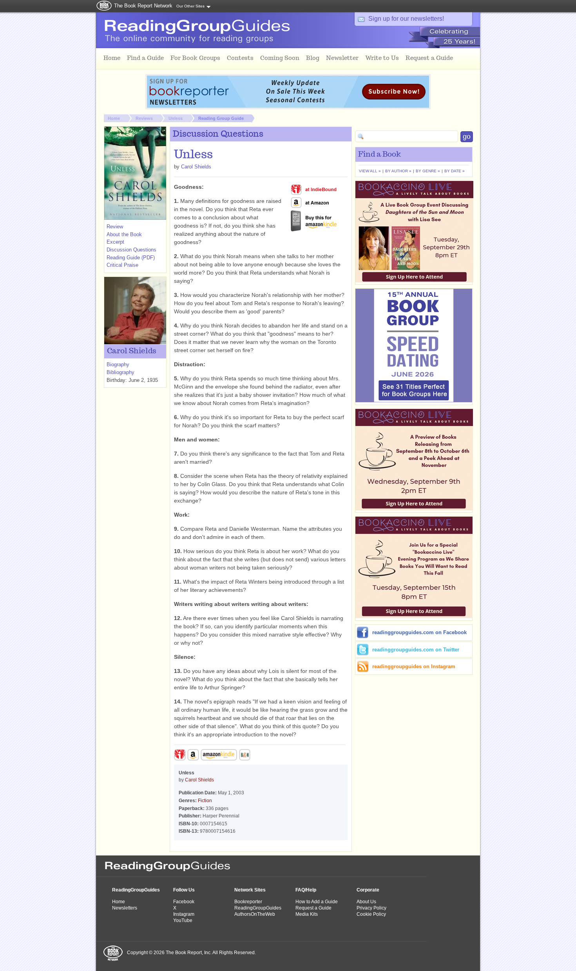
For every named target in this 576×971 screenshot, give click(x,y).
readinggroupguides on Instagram (413, 666)
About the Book (124, 234)
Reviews (144, 118)
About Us (366, 901)
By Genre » (428, 171)
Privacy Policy (371, 908)
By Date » (454, 171)
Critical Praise (122, 265)
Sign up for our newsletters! (406, 18)
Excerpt (115, 242)
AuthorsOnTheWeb (254, 914)
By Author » (398, 171)
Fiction (205, 800)
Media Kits (306, 914)
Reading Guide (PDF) (131, 257)
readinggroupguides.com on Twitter (415, 650)
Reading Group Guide (221, 118)
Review (115, 227)
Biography (118, 364)
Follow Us (184, 890)
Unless (175, 118)
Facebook (183, 901)
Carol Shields (196, 167)
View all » (370, 171)
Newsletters (124, 908)
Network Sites (250, 890)
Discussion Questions (131, 250)
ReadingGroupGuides (136, 890)
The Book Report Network (143, 6)
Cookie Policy (371, 914)
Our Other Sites (190, 6)
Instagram (183, 914)
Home (114, 118)
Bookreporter (248, 901)
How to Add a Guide (316, 901)
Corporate (368, 890)
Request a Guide (313, 908)
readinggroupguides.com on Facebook (419, 632)
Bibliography (120, 372)
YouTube (182, 920)
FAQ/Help (305, 890)
